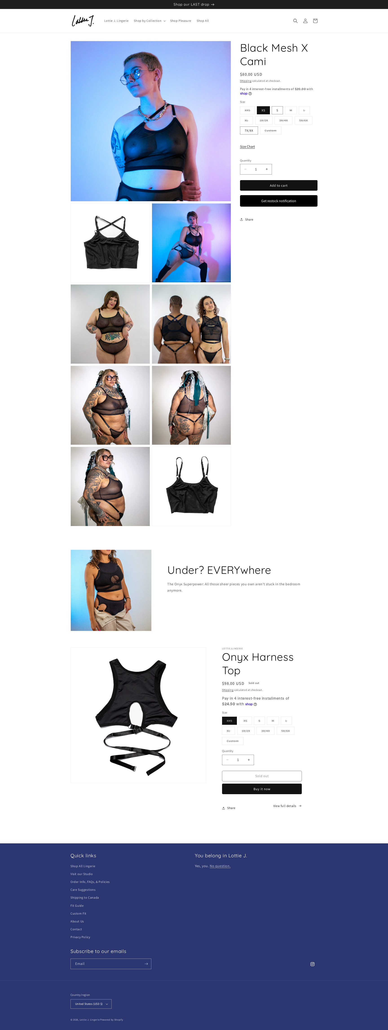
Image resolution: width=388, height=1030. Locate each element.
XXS (250, 111)
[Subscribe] (146, 964)
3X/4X (286, 121)
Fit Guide (77, 906)
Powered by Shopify (111, 1019)
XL (249, 121)
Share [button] (249, 219)
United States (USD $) (89, 1004)
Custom (273, 131)
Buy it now (262, 789)
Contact (76, 929)
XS (263, 110)
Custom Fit (78, 913)
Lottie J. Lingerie (90, 1019)
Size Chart (247, 146)
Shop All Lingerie (83, 866)
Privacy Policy (80, 937)
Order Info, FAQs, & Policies (90, 882)
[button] (149, 20)
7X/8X (249, 130)
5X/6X (306, 121)
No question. (220, 866)
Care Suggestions (83, 890)
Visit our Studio (82, 874)
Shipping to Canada (85, 897)
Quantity (245, 160)
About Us (77, 921)
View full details (284, 806)
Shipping (245, 80)
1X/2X (266, 121)
